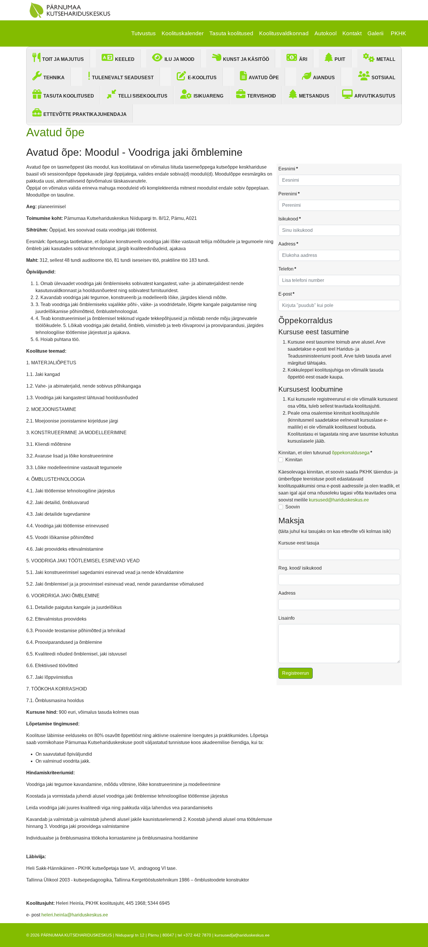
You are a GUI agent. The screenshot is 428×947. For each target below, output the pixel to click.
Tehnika (54, 77)
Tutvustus (143, 33)
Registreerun (295, 673)
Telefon (287, 268)
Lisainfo (286, 618)
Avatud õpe (264, 77)
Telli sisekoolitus (142, 95)
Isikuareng (208, 95)
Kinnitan (294, 459)
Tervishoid (261, 95)
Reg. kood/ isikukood (300, 568)
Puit (340, 59)
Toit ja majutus (63, 59)
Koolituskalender (183, 33)
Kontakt (352, 33)
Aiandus (324, 77)
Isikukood (289, 218)
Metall (385, 59)
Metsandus (314, 95)
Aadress (288, 243)
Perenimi (289, 193)
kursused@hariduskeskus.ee (339, 499)
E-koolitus (202, 77)
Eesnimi (288, 168)
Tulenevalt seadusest (123, 77)
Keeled (125, 59)
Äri (303, 59)
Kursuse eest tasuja (298, 542)
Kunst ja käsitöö (246, 59)
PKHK (398, 33)
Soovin (292, 506)
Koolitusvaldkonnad (284, 33)
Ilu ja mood (179, 59)
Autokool (325, 33)
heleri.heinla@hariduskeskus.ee (74, 914)
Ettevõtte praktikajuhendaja (85, 114)
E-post (286, 293)
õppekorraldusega (350, 452)
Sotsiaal (383, 77)
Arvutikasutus (374, 95)
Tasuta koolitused (231, 33)
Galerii (375, 33)
